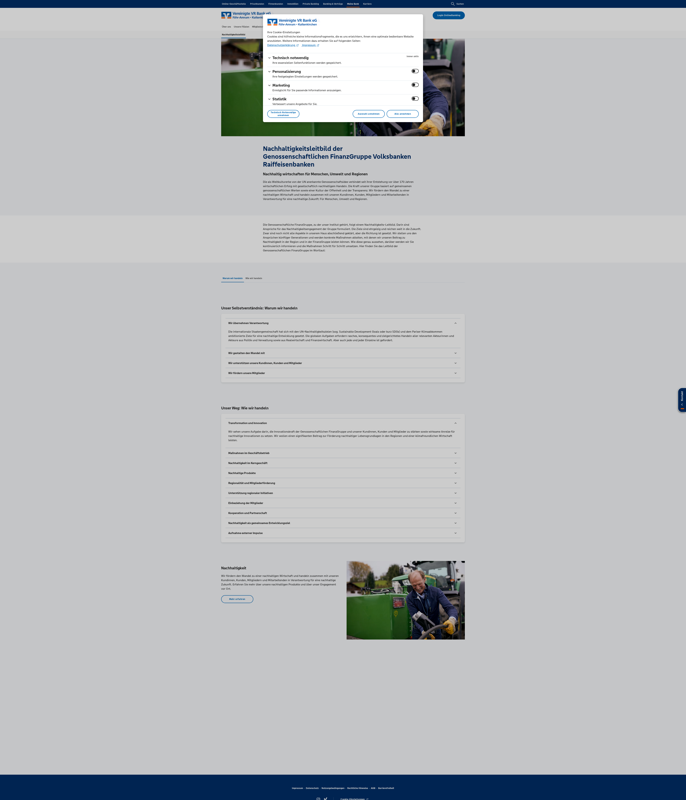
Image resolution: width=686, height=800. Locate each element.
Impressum (308, 45)
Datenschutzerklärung (281, 45)
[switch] (415, 71)
